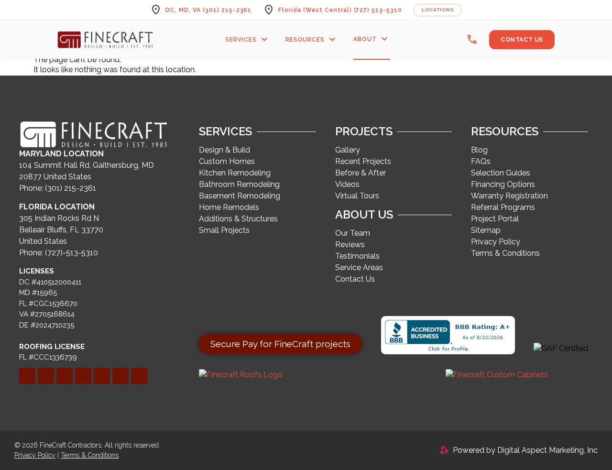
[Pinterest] (83, 376)
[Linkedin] (46, 376)
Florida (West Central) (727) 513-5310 (340, 10)
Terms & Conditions (90, 455)
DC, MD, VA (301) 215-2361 (208, 10)
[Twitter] (64, 376)
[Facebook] (27, 376)
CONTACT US (522, 39)
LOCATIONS (438, 9)
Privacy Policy (34, 455)
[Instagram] (102, 376)
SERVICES (247, 39)
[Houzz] (120, 376)
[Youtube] (139, 376)
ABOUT (371, 39)
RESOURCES (312, 39)
